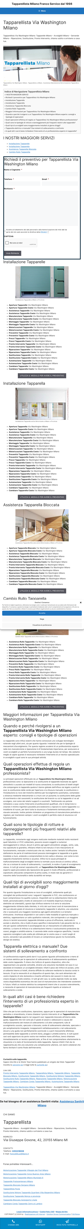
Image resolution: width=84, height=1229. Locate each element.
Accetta (42, 613)
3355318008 (18, 1151)
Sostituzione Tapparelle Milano (31, 1076)
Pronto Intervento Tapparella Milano (19, 1073)
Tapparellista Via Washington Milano (19, 1087)
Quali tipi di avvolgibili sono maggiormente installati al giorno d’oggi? (33, 125)
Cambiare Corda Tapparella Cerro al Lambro (22, 1204)
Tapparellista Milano (44, 1073)
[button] (81, 603)
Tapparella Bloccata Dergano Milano (19, 1185)
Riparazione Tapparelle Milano (49, 1079)
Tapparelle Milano (62, 1073)
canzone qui (17, 1065)
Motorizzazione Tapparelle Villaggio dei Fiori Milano (25, 1170)
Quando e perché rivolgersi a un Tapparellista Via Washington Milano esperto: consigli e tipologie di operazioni (41, 115)
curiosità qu (41, 1065)
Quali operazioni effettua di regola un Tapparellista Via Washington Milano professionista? (42, 120)
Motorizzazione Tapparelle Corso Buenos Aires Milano (27, 1174)
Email (45, 179)
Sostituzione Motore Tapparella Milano (63, 1076)
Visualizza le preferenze (42, 625)
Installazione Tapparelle (15, 100)
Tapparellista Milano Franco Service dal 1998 (42, 3)
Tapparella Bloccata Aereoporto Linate (20, 1200)
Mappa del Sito (62, 1212)
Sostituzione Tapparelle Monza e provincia (21, 1196)
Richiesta (9, 189)
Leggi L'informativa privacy (27, 1212)
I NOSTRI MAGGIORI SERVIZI (17, 95)
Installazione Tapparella (15, 103)
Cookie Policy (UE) (47, 1212)
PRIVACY (44, 232)
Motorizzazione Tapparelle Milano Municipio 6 (23, 1178)
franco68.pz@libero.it (19, 1154)
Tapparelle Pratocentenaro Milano (18, 1181)
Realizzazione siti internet (35, 1214)
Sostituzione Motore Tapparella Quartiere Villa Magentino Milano (31, 1192)
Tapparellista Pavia (11, 1189)
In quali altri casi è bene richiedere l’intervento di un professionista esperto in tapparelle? (41, 131)
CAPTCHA (8, 236)
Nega (42, 619)
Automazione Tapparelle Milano (65, 1081)
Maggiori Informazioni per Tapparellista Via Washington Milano (31, 111)
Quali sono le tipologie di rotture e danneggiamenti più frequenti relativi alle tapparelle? (40, 123)
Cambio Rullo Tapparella (15, 109)
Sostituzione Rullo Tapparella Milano (19, 1079)
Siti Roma (76, 1214)
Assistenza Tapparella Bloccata (18, 106)
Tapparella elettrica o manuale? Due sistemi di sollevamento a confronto (35, 128)
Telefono (9, 179)
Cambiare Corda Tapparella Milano (35, 1081)
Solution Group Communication (59, 1214)
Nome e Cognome (13, 170)
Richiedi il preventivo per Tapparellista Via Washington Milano (30, 97)
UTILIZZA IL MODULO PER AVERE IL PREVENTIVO (42, 376)
